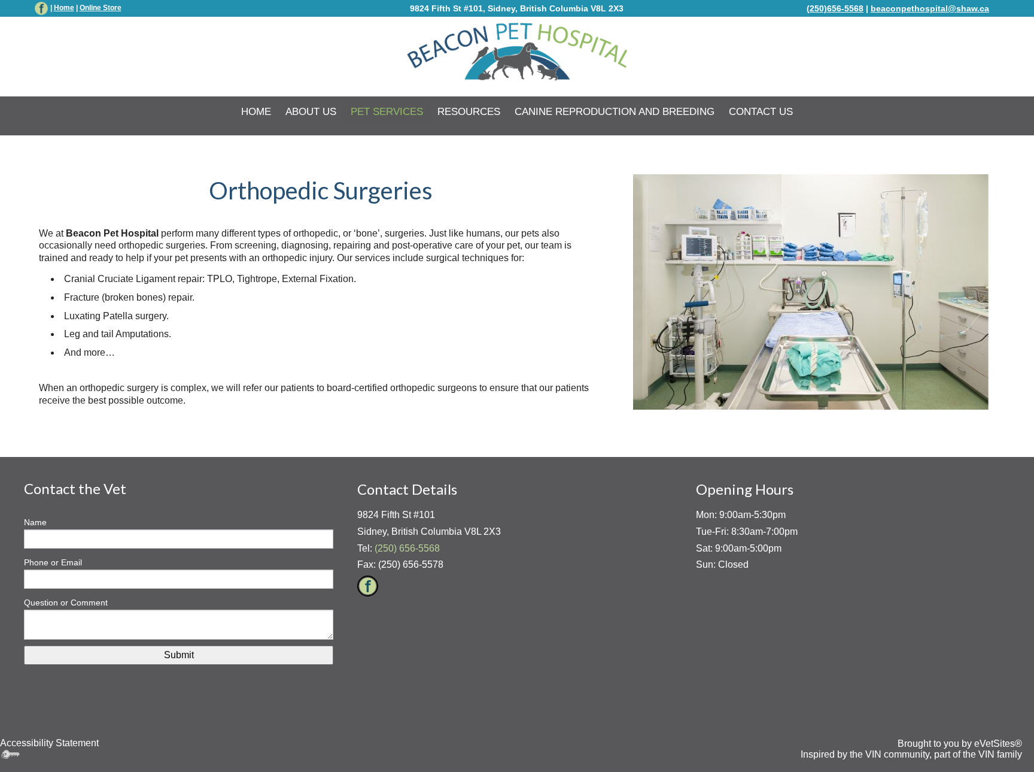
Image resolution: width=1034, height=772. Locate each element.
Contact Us (761, 111)
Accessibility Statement (49, 743)
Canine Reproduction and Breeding (614, 111)
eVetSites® (998, 743)
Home (64, 8)
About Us (310, 111)
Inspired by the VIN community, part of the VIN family (911, 754)
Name (35, 522)
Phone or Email (53, 562)
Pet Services (387, 111)
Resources (468, 111)
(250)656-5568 (835, 8)
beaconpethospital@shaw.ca (930, 8)
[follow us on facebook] (367, 585)
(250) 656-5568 (407, 548)
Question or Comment (66, 602)
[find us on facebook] (41, 8)
